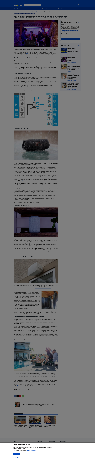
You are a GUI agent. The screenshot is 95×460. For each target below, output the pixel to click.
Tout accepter (16, 453)
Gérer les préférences (26, 453)
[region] (47, 451)
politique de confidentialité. (31, 450)
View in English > (16, 457)
